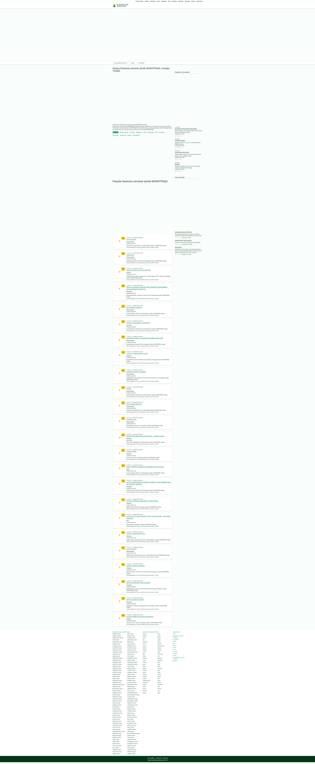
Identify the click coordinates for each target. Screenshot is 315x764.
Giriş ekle (165, 758)
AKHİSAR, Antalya (131, 709)
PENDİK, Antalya (131, 635)
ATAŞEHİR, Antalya (131, 646)
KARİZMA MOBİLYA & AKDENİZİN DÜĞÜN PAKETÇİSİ (144, 338)
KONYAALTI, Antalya (117, 700)
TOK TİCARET (131, 239)
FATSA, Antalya (116, 707)
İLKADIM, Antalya (116, 644)
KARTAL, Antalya (131, 660)
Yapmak (193, 1)
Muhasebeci (164, 1)
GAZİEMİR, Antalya (117, 749)
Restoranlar (180, 1)
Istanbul (144, 648)
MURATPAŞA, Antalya (132, 662)
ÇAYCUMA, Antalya (117, 745)
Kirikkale (159, 650)
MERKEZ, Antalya (116, 633)
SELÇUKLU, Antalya (131, 648)
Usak (159, 633)
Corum (144, 660)
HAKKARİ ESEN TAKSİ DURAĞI (183, 240)
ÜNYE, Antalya (130, 737)
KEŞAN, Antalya (130, 713)
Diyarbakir (160, 660)
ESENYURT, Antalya (117, 664)
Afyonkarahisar (161, 646)
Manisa (144, 692)
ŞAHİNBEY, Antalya (117, 662)
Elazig (159, 672)
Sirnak (144, 656)
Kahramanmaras (146, 680)
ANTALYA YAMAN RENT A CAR (137, 353)
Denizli (159, 635)
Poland (174, 647)
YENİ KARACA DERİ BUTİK (182, 152)
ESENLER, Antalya (117, 717)
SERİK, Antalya (130, 731)
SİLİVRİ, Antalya (116, 743)
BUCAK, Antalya (116, 719)
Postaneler (174, 1)
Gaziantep (145, 642)
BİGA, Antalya (130, 719)
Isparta (144, 686)
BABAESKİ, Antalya (131, 751)
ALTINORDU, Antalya (117, 725)
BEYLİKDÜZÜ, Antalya (118, 688)
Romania (175, 661)
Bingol (159, 680)
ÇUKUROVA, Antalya (117, 698)
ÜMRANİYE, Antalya (131, 688)
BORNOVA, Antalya (117, 721)
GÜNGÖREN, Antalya (117, 652)
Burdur (159, 637)
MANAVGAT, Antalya (117, 696)
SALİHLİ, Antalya (131, 696)
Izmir (159, 678)
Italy (174, 643)
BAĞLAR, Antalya (131, 715)
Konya (159, 642)
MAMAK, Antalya (116, 676)
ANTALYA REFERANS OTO (135, 534)
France (174, 641)
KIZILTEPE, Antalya (131, 739)
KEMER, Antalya (116, 753)
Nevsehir (160, 644)
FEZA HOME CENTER (133, 404)
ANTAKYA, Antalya (117, 666)
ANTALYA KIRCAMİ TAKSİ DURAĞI (138, 583)
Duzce (144, 644)
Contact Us (159, 758)
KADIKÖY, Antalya (131, 637)
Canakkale (160, 668)
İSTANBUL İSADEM (180, 140)
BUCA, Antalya (116, 747)
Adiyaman (160, 658)
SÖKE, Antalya (116, 739)
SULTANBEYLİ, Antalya (132, 743)
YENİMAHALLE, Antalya (118, 637)
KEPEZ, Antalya (116, 678)
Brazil (174, 649)
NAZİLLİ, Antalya (131, 721)
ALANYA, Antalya (131, 678)
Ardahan (145, 650)
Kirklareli (145, 670)
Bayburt (144, 668)
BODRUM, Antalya (131, 668)
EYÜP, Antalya (130, 656)
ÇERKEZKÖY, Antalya (132, 658)
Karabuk (159, 682)
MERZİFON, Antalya (131, 703)
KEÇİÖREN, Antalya (117, 692)
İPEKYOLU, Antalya (131, 745)
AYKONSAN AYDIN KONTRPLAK (183, 232)
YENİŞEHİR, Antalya (117, 670)
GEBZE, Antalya (116, 656)
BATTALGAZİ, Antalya (132, 717)
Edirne (144, 666)
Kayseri (144, 688)
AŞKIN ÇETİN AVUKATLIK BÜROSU (138, 270)
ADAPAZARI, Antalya (117, 648)
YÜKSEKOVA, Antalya (117, 713)
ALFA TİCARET (131, 549)
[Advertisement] (49, 34)
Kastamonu (145, 682)
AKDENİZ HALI (131, 419)
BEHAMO (177, 164)
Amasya (144, 646)
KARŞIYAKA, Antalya (117, 711)
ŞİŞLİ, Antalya (130, 633)
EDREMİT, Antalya (131, 680)
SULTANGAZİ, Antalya (132, 692)
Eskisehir (145, 658)
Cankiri (159, 674)
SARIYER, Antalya (131, 670)
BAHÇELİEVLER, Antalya (118, 684)
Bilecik (144, 672)
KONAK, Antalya (131, 654)
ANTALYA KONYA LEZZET (135, 600)
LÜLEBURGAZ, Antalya (132, 705)
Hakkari (144, 684)
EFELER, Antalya (116, 694)
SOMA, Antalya (116, 741)
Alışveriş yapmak (139, 1)
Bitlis (159, 666)
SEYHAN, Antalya (131, 644)
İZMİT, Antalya (130, 642)
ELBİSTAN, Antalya (117, 737)
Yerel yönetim (199, 1)
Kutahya (159, 688)
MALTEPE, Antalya (117, 660)
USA (174, 633)
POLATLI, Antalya (116, 727)
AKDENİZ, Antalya (117, 686)
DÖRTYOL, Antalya (131, 725)
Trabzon (145, 678)
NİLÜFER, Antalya (117, 654)
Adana (144, 637)
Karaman (145, 690)
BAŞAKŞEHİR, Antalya (132, 652)
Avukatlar (147, 1)
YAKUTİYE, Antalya (117, 672)
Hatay (159, 664)
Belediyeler (152, 1)
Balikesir (145, 635)
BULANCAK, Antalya (117, 751)
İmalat (158, 1)
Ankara (159, 639)
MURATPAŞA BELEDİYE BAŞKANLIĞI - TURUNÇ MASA (145, 436)
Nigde (159, 692)
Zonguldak (160, 684)
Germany (175, 651)
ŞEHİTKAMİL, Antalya (132, 639)
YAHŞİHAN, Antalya (131, 729)
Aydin (159, 652)
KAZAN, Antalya (130, 747)
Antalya (144, 633)
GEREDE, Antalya (131, 753)
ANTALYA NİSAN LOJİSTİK (135, 566)
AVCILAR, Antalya (117, 709)
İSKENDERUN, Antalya (132, 698)
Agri (144, 639)
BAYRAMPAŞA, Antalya (132, 700)
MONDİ (128, 389)
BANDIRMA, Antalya (117, 733)
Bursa (159, 662)
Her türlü (115, 132)
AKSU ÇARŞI (178, 247)
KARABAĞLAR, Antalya (132, 741)
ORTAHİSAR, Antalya (117, 723)
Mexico (174, 645)
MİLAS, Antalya (130, 707)
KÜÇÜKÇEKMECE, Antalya (133, 694)
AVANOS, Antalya (131, 735)
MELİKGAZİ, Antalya (117, 668)
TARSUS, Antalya (116, 703)
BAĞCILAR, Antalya (117, 650)
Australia (175, 653)
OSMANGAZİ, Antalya (117, 642)
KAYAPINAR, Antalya (132, 723)
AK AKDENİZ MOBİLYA (134, 307)
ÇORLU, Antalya (131, 690)
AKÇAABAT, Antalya (131, 749)
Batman (159, 676)
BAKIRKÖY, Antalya (131, 650)
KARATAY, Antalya (117, 674)
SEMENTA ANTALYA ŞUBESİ (136, 372)
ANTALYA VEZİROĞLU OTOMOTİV (138, 323)
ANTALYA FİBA (131, 451)
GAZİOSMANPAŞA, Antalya (119, 731)
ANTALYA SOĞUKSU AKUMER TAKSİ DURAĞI (142, 501)
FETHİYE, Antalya (116, 690)
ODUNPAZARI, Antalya (132, 664)
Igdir (159, 686)
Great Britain (176, 639)
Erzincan (145, 674)
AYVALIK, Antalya (116, 729)
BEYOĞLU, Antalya (131, 682)
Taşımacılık (187, 1)
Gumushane (160, 654)
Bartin (144, 664)
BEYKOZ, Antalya (116, 715)
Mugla (159, 670)
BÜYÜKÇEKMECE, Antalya (133, 733)
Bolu (144, 654)
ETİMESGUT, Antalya (132, 672)
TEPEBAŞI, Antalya (117, 682)
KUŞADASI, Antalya (117, 705)
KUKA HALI (130, 255)
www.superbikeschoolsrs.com (156, 760)
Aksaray (159, 648)
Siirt (158, 656)
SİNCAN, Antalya (131, 674)
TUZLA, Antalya (130, 666)
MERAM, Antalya (131, 686)
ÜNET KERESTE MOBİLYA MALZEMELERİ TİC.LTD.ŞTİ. (145, 467)
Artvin (144, 652)
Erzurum (145, 676)
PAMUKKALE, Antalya (117, 658)
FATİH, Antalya (116, 639)
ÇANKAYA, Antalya (117, 635)
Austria (174, 655)
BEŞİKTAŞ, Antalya (131, 676)
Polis (169, 1)
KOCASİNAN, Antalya (132, 684)
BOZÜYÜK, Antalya (117, 735)
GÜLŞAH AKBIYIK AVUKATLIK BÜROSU (140, 616)
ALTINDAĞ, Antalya (117, 646)
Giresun (144, 662)
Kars (159, 690)
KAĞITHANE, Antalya (117, 680)
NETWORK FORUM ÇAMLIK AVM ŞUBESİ (186, 128)
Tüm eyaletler (150, 758)
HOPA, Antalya (130, 727)
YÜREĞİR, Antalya (131, 711)
